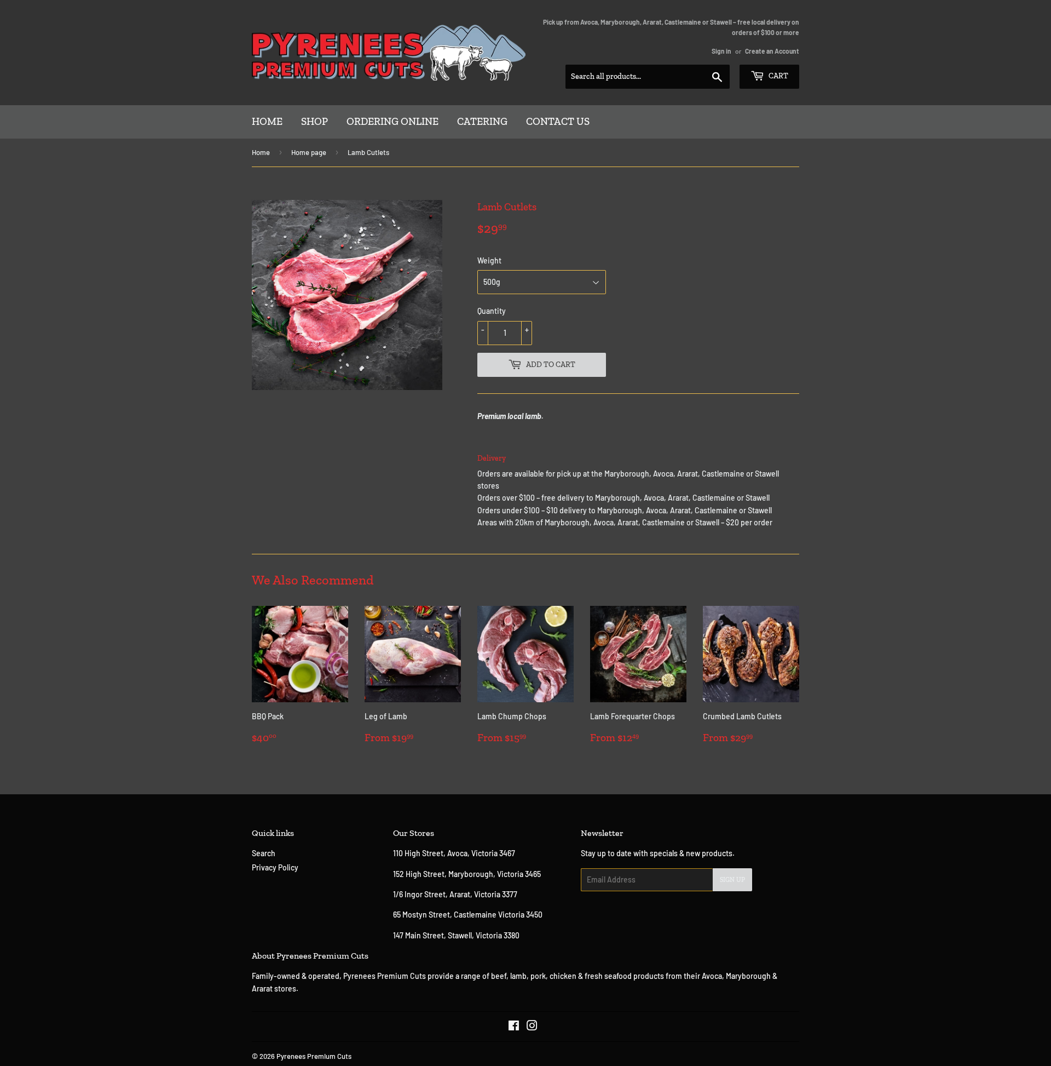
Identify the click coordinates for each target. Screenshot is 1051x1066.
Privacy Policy (275, 867)
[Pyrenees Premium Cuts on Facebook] (513, 1026)
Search (263, 853)
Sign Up (732, 880)
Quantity (491, 311)
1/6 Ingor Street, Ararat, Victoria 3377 (455, 894)
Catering (482, 121)
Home (267, 121)
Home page (308, 152)
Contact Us (558, 121)
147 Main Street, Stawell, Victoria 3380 (456, 935)
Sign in (721, 51)
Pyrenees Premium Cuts (313, 1056)
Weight (489, 260)
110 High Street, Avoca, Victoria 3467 (455, 853)
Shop (314, 121)
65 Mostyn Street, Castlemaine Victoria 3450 (467, 914)
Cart (777, 76)
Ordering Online (392, 121)
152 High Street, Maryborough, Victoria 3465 (467, 874)
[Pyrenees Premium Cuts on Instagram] (532, 1026)
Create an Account (772, 51)
